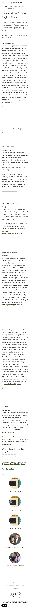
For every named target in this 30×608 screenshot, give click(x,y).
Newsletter (15, 588)
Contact (7, 579)
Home (5, 6)
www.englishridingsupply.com (12, 233)
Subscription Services (12, 582)
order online (7, 444)
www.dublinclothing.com (12, 384)
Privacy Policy (20, 579)
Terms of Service (20, 585)
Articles (9, 462)
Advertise (21, 582)
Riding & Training (15, 464)
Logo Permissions (10, 585)
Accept (4, 605)
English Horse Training (19, 462)
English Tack (5, 464)
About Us (12, 579)
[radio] (3, 455)
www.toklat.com (18, 186)
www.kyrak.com (7, 102)
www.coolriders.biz (8, 432)
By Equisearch (7, 35)
